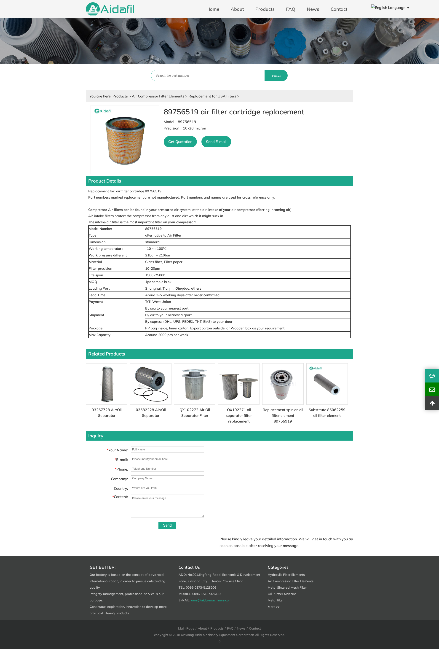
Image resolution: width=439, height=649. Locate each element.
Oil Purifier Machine (282, 594)
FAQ (290, 9)
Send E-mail (216, 141)
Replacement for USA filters (212, 96)
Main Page (186, 628)
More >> (274, 607)
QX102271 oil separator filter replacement (239, 415)
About (237, 9)
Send (167, 525)
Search (276, 75)
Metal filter (276, 600)
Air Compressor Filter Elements (158, 96)
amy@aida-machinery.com (211, 600)
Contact (339, 9)
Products (265, 9)
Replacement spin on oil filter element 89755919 (283, 415)
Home (212, 9)
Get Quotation (180, 141)
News (313, 9)
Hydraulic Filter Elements (286, 575)
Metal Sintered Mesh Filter (287, 587)
